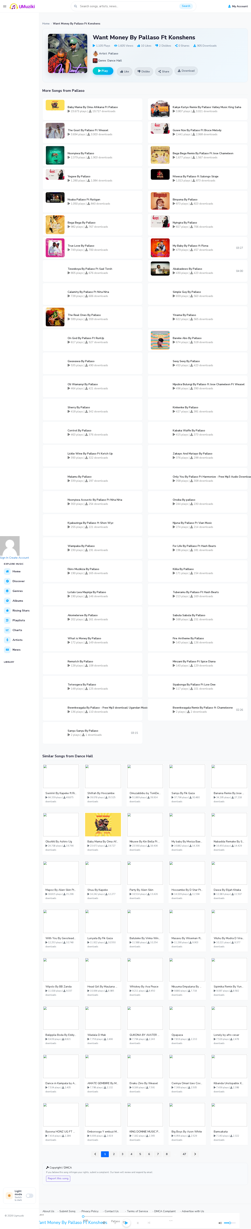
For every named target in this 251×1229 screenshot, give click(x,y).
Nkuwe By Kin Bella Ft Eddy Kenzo (145, 841)
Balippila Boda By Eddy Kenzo (60, 1035)
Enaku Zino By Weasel (144, 1083)
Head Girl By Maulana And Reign (102, 986)
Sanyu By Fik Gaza (183, 793)
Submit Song (67, 1211)
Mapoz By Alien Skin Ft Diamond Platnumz (60, 890)
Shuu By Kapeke (97, 890)
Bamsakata (221, 1131)
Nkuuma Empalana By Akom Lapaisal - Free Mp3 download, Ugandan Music (187, 986)
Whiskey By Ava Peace (144, 986)
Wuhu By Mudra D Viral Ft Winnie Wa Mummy (229, 938)
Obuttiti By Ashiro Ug (58, 841)
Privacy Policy (90, 1211)
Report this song (58, 1178)
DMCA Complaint (165, 1211)
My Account (239, 6)
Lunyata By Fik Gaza (100, 938)
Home (46, 23)
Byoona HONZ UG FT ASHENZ (60, 1131)
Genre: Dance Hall (109, 60)
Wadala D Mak (96, 1035)
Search (186, 6)
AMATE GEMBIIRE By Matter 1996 (102, 1083)
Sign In (4, 558)
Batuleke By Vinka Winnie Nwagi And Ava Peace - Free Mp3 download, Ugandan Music (145, 938)
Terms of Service (137, 1211)
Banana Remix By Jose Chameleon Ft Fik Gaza (229, 793)
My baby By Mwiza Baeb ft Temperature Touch (187, 841)
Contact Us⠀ (113, 1211)
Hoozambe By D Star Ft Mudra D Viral (187, 890)
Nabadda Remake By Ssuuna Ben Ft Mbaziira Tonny (229, 841)
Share (165, 71)
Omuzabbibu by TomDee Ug (145, 793)
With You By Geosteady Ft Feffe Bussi (60, 938)
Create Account (19, 558)
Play (104, 71)
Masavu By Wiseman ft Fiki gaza (187, 938)
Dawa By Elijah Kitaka (227, 890)
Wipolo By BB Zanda (58, 986)
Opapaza (177, 1035)
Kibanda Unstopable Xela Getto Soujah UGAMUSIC (229, 1083)
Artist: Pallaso (108, 53)
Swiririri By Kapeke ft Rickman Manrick (60, 793)
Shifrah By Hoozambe (101, 793)
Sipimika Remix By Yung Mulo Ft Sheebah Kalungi (229, 986)
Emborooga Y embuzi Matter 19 (102, 1131)
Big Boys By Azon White (187, 1131)
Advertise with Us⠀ (194, 1211)
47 (184, 1154)
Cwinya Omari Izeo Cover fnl (187, 1083)
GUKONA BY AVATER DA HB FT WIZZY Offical (145, 1035)
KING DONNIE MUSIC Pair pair (145, 1131)
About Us (48, 1211)
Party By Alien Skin (141, 890)
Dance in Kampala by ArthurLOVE (60, 1083)
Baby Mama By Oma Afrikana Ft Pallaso (102, 841)
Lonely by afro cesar (226, 1035)
